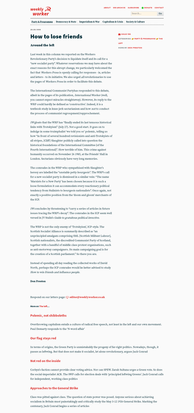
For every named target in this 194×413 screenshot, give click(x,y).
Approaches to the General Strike (54, 388)
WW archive (119, 7)
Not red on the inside (45, 361)
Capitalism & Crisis (113, 21)
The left (43, 306)
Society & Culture (135, 21)
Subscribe (133, 7)
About (107, 7)
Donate (148, 7)
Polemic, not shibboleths (48, 315)
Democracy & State (66, 21)
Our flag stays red (43, 338)
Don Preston (135, 47)
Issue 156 (126, 34)
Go (160, 13)
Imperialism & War (89, 21)
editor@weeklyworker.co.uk (87, 297)
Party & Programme (42, 21)
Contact (159, 7)
